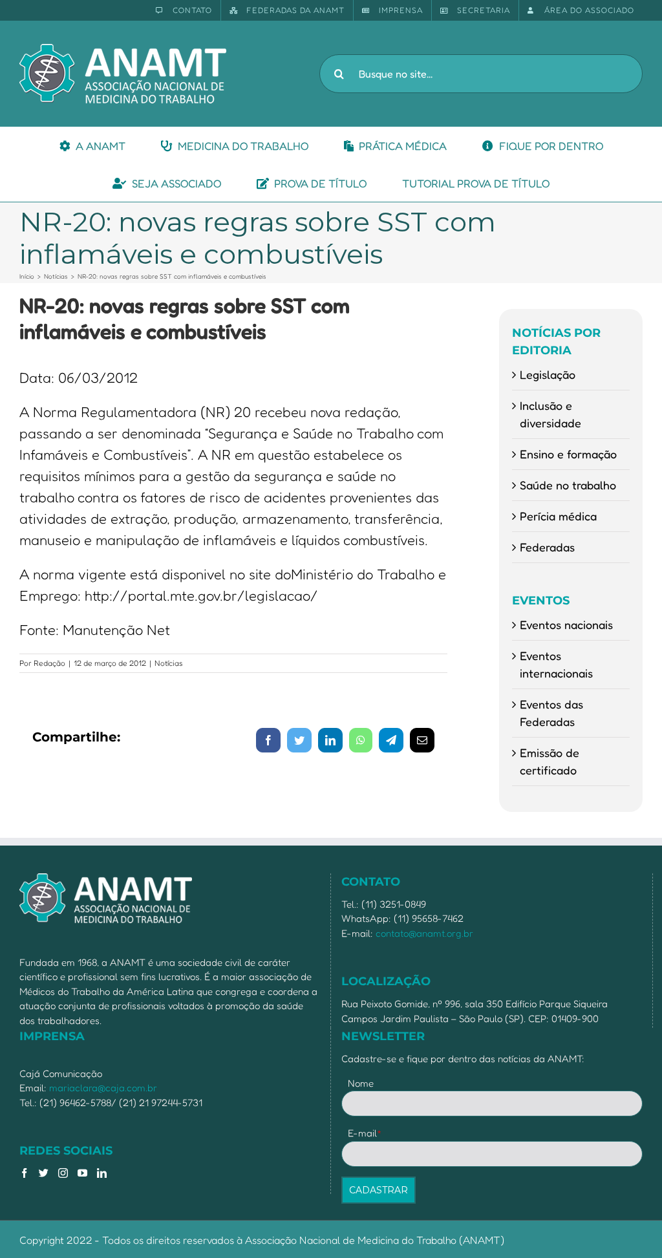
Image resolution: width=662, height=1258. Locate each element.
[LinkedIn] (102, 1173)
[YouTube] (82, 1173)
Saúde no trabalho (568, 485)
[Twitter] (43, 1173)
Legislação (547, 374)
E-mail (365, 1133)
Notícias (169, 663)
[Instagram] (63, 1173)
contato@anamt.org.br (424, 933)
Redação (49, 663)
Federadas (547, 547)
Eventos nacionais (566, 624)
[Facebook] (24, 1173)
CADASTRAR (378, 1190)
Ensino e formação (568, 454)
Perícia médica (558, 516)
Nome (361, 1083)
